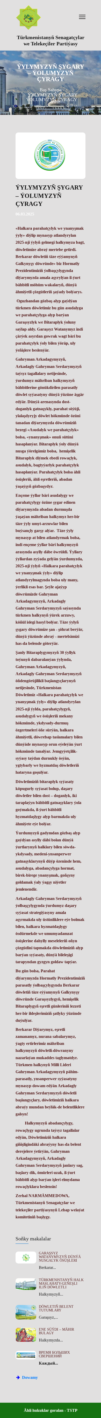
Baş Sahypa (51, 89)
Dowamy (29, 1377)
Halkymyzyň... (51, 1294)
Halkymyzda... (51, 1340)
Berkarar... (47, 1267)
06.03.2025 (25, 214)
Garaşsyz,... (48, 1317)
